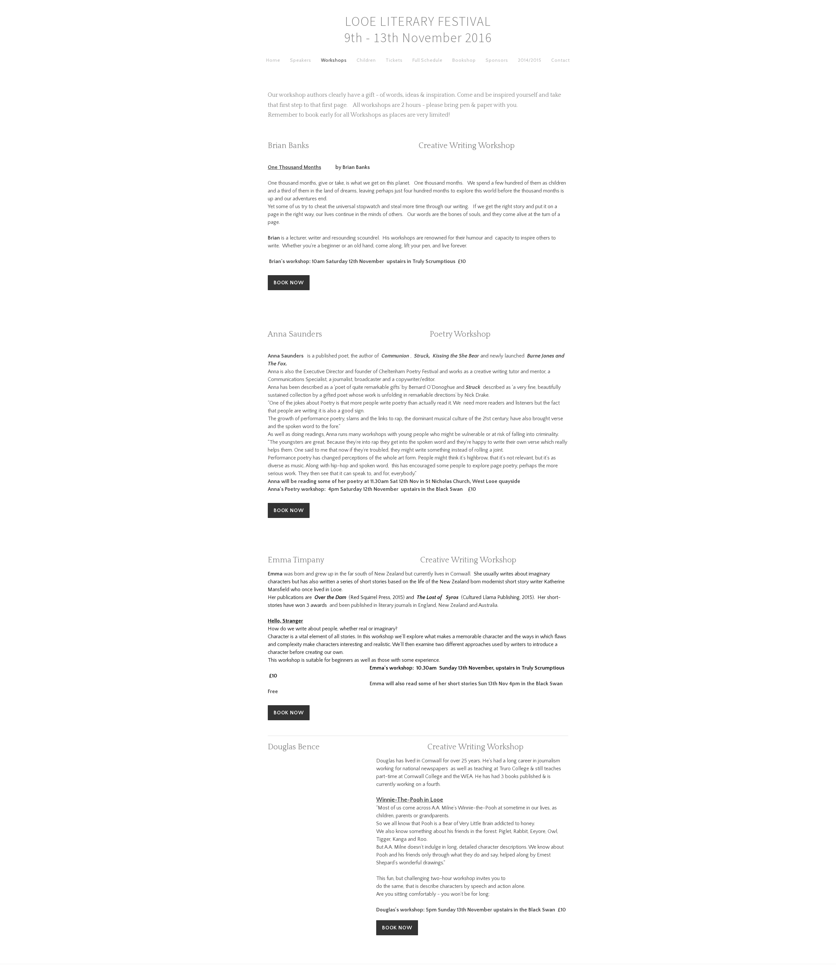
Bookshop (464, 60)
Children (366, 60)
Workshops (334, 60)
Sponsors (497, 60)
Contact (560, 60)
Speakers (300, 60)
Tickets (394, 60)
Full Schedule (427, 60)
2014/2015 (529, 60)
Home (273, 60)
